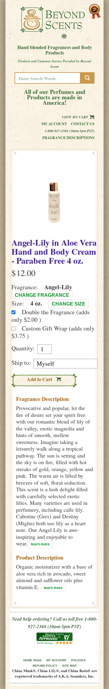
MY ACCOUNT (56, 660)
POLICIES (78, 660)
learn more (40, 544)
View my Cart (75, 116)
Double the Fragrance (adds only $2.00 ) (51, 316)
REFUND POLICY (45, 665)
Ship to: (21, 363)
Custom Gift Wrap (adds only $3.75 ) (53, 332)
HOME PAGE (32, 660)
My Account (54, 123)
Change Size (68, 303)
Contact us (82, 123)
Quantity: (23, 348)
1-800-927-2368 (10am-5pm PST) (69, 130)
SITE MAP (69, 665)
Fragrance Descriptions (68, 137)
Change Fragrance (42, 295)
